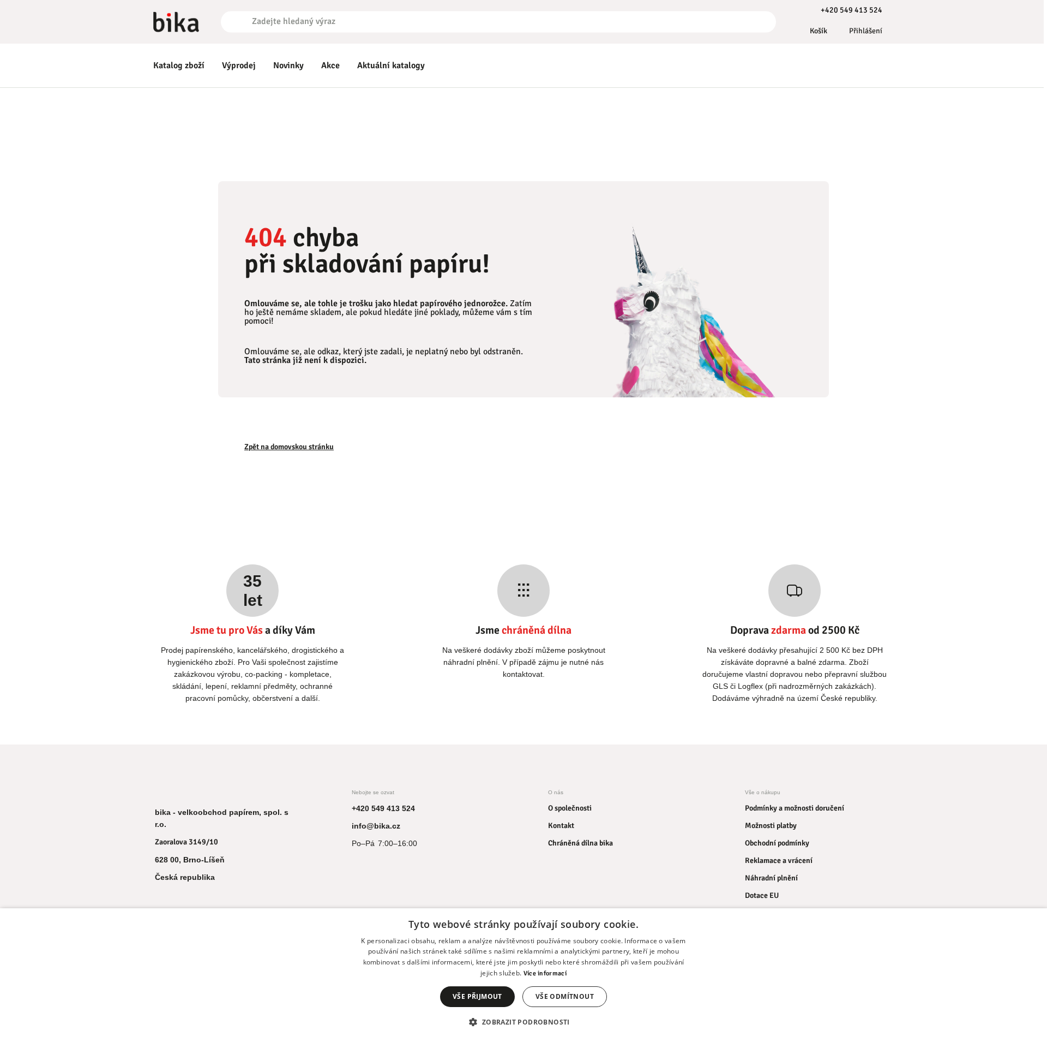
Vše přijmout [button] (477, 996)
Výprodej (239, 65)
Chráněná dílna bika (580, 843)
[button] (523, 1022)
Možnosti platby (771, 825)
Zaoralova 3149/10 (186, 842)
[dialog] (523, 975)
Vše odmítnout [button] (564, 996)
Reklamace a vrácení (779, 860)
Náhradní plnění (771, 878)
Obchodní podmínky (777, 843)
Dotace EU (762, 895)
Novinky (288, 65)
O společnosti (570, 808)
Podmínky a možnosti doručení (794, 808)
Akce (330, 65)
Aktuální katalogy (391, 65)
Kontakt (561, 825)
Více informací (545, 973)
